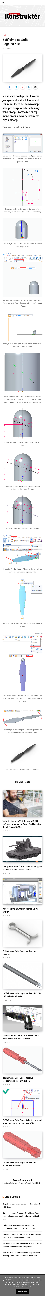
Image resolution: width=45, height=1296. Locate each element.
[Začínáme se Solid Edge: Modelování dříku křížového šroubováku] (22, 975)
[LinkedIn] (29, 87)
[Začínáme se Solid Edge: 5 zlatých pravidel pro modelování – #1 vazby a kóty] (22, 1102)
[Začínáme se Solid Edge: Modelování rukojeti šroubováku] (22, 1144)
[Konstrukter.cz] (22, 16)
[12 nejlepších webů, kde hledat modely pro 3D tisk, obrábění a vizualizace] (22, 849)
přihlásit (37, 1183)
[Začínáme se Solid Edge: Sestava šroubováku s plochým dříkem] (22, 1060)
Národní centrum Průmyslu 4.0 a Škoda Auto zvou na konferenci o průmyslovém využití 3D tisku (21, 1216)
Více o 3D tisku (12, 1196)
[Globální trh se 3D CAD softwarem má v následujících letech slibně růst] (22, 1018)
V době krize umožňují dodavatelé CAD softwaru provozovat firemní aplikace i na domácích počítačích (22, 824)
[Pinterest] (22, 87)
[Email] (35, 87)
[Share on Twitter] (16, 87)
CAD (4, 35)
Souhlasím (22, 1291)
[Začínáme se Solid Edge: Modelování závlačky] (22, 933)
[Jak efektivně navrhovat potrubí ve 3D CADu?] (22, 891)
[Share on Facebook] (9, 87)
